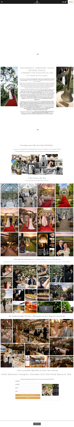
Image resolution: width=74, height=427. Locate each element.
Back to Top (37, 423)
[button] (9, 195)
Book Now (71, 1)
